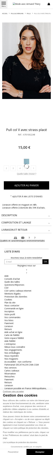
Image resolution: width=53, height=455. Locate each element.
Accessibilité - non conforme (18, 361)
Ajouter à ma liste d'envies (27, 196)
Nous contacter (11, 305)
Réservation (10, 373)
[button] (26, 215)
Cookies (8, 299)
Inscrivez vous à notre (26, 257)
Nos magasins (11, 358)
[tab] (26, 215)
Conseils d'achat (12, 278)
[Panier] (49, 3)
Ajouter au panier (26, 185)
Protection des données (15, 296)
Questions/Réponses (14, 284)
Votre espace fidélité (14, 338)
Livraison (8, 326)
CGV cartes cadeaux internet (17, 290)
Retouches (9, 376)
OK (45, 261)
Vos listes (8, 320)
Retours (8, 329)
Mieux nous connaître (14, 347)
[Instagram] (26, 273)
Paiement (9, 323)
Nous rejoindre (11, 355)
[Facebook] (26, 270)
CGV (6, 287)
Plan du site (9, 302)
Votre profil (9, 314)
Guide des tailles (12, 281)
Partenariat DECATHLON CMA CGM (21, 364)
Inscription (9, 311)
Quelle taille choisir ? (26, 173)
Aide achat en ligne (13, 332)
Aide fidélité (9, 341)
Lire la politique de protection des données (20, 442)
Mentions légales (12, 293)
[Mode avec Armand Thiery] (26, 4)
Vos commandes (12, 317)
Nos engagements (13, 349)
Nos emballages (12, 352)
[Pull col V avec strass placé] (26, 60)
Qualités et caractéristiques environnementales (22, 240)
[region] (26, 60)
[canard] (26, 161)
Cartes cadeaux (11, 370)
